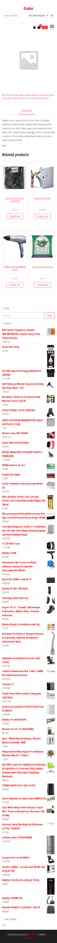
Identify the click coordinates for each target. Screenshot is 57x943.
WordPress (32, 934)
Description (26, 110)
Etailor (28, 8)
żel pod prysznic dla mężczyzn (39, 98)
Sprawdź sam (14, 216)
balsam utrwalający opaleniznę (29, 95)
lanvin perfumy (44, 95)
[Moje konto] (34, 27)
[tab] (28, 110)
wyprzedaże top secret (20, 98)
